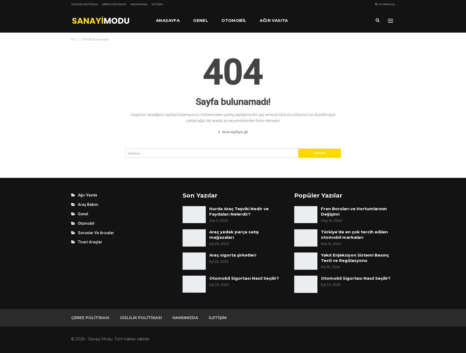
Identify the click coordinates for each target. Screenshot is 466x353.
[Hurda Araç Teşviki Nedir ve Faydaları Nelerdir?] (194, 214)
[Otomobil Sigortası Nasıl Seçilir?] (194, 284)
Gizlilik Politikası (84, 4)
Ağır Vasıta (274, 20)
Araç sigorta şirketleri (232, 255)
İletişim (157, 4)
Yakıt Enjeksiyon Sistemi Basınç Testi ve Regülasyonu (355, 257)
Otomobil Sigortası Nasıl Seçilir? (244, 278)
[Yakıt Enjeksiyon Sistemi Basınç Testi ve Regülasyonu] (305, 261)
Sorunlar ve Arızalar (96, 233)
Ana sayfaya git (234, 132)
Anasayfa (168, 20)
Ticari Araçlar (90, 242)
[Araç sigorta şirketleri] (194, 261)
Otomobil (233, 20)
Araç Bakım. (88, 204)
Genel (200, 20)
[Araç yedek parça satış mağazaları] (194, 238)
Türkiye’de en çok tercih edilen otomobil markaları (354, 234)
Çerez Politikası (114, 4)
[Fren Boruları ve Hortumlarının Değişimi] (305, 214)
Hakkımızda (139, 4)
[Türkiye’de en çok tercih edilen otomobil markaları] (305, 238)
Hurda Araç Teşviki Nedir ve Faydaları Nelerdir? (239, 211)
